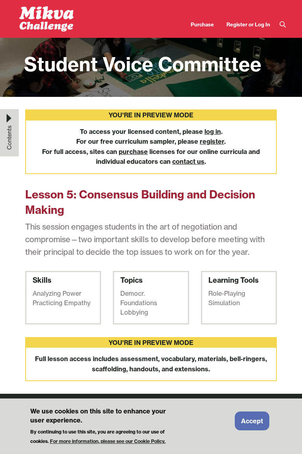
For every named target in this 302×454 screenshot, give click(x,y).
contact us (188, 161)
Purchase (202, 24)
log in (212, 131)
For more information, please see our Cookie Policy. (108, 441)
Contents (9, 137)
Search (282, 25)
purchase (133, 152)
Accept (252, 421)
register (212, 141)
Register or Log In (248, 24)
